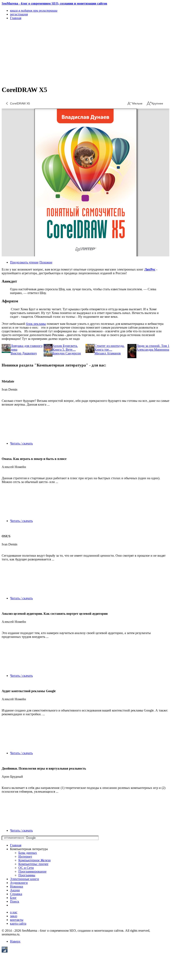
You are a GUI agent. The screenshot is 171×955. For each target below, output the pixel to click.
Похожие (45, 262)
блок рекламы (36, 323)
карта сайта (18, 923)
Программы (26, 875)
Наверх (15, 941)
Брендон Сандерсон (67, 353)
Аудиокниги (19, 882)
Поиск (14, 901)
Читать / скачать (21, 443)
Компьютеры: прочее (33, 864)
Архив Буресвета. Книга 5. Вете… (65, 347)
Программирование (32, 871)
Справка (16, 894)
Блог (13, 897)
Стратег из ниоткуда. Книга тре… (109, 347)
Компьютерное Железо (34, 860)
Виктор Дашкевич (24, 353)
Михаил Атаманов (107, 353)
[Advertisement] (60, 52)
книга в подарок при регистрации (33, 10)
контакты (16, 919)
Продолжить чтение (24, 262)
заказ (13, 916)
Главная (15, 845)
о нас (13, 912)
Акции (15, 890)
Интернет (25, 856)
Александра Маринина (152, 349)
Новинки (16, 886)
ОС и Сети (26, 867)
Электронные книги (24, 879)
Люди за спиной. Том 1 (152, 346)
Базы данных (27, 852)
